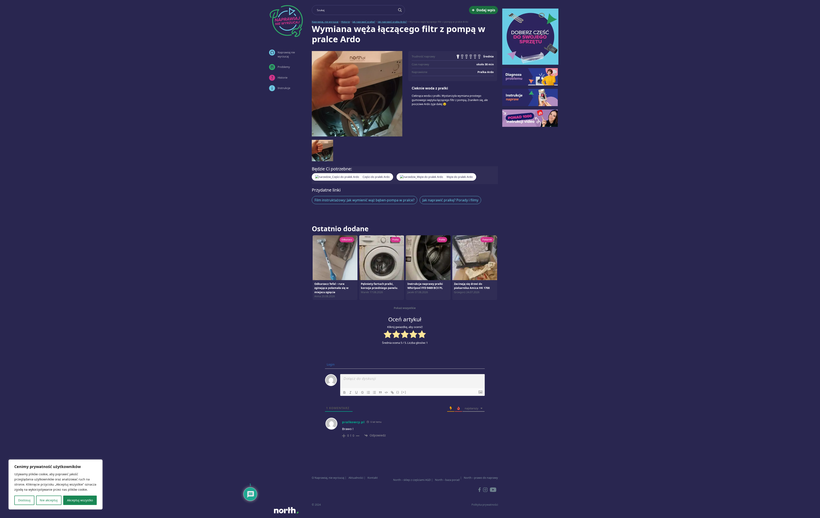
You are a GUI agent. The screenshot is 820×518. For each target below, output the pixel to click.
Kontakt (373, 478)
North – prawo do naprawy (481, 478)
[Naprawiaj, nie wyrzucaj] (286, 21)
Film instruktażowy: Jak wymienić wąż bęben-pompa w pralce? (364, 200)
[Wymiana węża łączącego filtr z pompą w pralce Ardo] (357, 93)
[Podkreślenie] (356, 392)
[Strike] (362, 392)
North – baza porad (447, 480)
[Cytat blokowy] (380, 392)
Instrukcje (284, 88)
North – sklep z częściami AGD (412, 480)
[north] (286, 510)
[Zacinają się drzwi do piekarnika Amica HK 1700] (474, 257)
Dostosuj (24, 500)
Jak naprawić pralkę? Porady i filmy (450, 200)
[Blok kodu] (386, 392)
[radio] (388, 334)
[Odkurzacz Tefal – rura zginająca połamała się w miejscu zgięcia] (335, 257)
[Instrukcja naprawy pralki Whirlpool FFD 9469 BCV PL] (428, 257)
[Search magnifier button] (400, 10)
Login (330, 364)
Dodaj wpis (483, 9)
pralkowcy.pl (353, 422)
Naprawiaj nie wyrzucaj (286, 54)
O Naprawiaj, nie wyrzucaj (328, 478)
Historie (282, 77)
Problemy (284, 67)
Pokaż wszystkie (405, 308)
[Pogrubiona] (344, 392)
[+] (403, 392)
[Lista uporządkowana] (368, 392)
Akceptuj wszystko (80, 500)
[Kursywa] (350, 392)
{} (397, 392)
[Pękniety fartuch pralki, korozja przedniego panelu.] (381, 257)
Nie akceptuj (49, 500)
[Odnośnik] (392, 392)
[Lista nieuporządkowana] (374, 392)
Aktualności (355, 478)
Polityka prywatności (485, 504)
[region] (55, 484)
